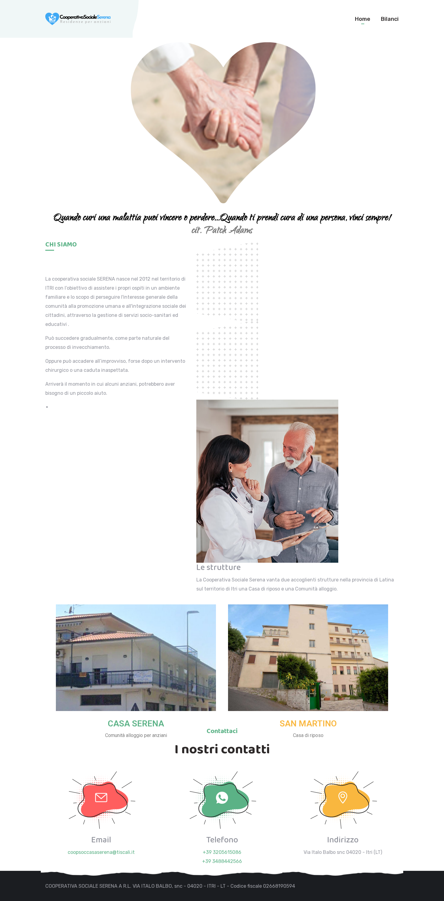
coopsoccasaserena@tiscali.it (101, 852)
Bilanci (390, 19)
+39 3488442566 (222, 861)
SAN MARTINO (308, 724)
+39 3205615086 (222, 852)
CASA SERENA (136, 724)
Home (362, 19)
